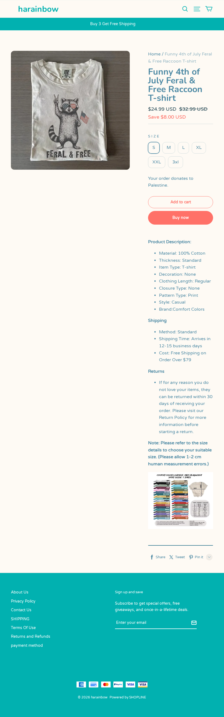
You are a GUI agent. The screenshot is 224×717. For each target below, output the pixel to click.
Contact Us (21, 610)
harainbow (38, 9)
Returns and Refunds (30, 636)
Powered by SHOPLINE (128, 697)
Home (154, 54)
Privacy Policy (23, 601)
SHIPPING (20, 619)
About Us (19, 592)
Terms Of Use (23, 627)
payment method (27, 645)
